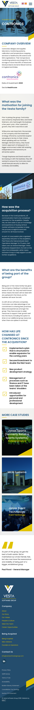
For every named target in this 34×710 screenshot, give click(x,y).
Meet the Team (7, 624)
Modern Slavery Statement (10, 686)
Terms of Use (6, 678)
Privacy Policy (6, 670)
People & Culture (8, 621)
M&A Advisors (7, 642)
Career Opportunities (10, 627)
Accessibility (6, 682)
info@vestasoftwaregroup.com (13, 656)
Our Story (5, 614)
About (4, 611)
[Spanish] (26, 3)
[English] (23, 3)
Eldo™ (4, 700)
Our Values (6, 617)
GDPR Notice (6, 674)
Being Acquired (7, 639)
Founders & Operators (10, 645)
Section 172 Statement (9, 693)
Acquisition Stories (8, 19)
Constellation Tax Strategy (10, 689)
